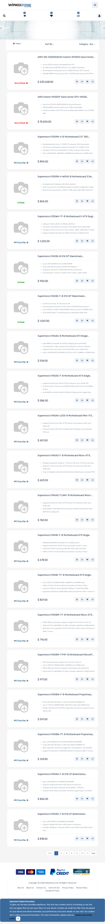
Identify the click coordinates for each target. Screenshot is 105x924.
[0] (24, 16)
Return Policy (81, 888)
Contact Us (41, 888)
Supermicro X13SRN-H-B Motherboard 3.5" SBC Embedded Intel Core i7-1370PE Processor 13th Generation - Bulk (63, 137)
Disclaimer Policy (53, 891)
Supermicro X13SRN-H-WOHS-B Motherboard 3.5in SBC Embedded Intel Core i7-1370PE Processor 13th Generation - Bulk (65, 176)
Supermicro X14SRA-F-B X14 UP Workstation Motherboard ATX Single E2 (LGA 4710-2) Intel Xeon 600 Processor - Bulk (65, 774)
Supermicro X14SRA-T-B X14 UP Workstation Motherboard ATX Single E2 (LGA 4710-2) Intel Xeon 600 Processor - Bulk (65, 814)
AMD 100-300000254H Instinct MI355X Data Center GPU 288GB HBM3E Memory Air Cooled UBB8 (65, 57)
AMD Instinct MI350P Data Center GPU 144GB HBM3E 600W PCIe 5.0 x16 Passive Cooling (62, 97)
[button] (49, 44)
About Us (30, 888)
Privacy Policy (68, 888)
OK (18, 919)
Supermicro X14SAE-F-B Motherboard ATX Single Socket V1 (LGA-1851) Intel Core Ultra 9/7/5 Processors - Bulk (64, 376)
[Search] (9, 44)
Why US (21, 888)
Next (93, 853)
